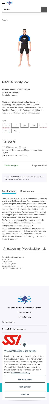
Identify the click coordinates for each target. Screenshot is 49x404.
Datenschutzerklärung (20, 372)
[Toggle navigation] (3, 1)
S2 (15, 125)
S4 (34, 125)
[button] (36, 2)
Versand (22, 147)
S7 (15, 131)
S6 (6, 131)
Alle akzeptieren (25, 379)
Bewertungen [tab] (27, 191)
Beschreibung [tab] (9, 191)
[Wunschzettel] (40, 2)
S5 (43, 125)
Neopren (15, 92)
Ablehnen (25, 394)
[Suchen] (44, 9)
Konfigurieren (25, 387)
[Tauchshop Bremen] (9, 3)
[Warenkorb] (44, 2)
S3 (24, 125)
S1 (6, 125)
